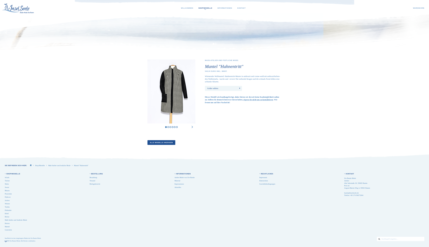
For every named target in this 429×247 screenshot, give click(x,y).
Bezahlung (93, 177)
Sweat (7, 187)
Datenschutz (263, 181)
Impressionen (179, 184)
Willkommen (187, 8)
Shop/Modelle (205, 8)
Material (177, 181)
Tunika (7, 207)
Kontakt (241, 8)
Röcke (7, 217)
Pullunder (8, 210)
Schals (7, 177)
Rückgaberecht (95, 184)
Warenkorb (418, 8)
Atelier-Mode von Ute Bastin (185, 177)
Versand (92, 181)
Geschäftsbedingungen (267, 184)
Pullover (8, 197)
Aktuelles (178, 187)
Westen (7, 204)
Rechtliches (267, 174)
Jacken (7, 200)
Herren (7, 223)
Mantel (7, 227)
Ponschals (8, 194)
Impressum (263, 177)
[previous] (6, 32)
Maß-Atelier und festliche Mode (59, 165)
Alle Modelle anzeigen (161, 142)
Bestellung (97, 174)
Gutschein (8, 230)
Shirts (7, 184)
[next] (422, 32)
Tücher (7, 181)
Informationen (224, 8)
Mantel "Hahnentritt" (81, 165)
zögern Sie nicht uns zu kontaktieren (258, 100)
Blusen (7, 190)
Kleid (7, 213)
